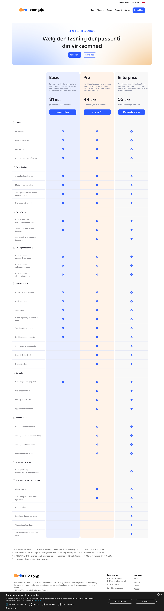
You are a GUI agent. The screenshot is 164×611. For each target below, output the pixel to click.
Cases (109, 10)
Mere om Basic (63, 112)
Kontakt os (138, 10)
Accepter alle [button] (120, 601)
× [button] (161, 594)
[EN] (143, 2)
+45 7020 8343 (114, 584)
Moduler (100, 10)
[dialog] (82, 601)
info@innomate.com (116, 588)
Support (118, 10)
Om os (127, 10)
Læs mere (38, 601)
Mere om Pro (97, 112)
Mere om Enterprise (131, 112)
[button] (55, 608)
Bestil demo (124, 2)
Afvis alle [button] (145, 601)
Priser (91, 10)
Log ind (135, 2)
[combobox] (158, 594)
